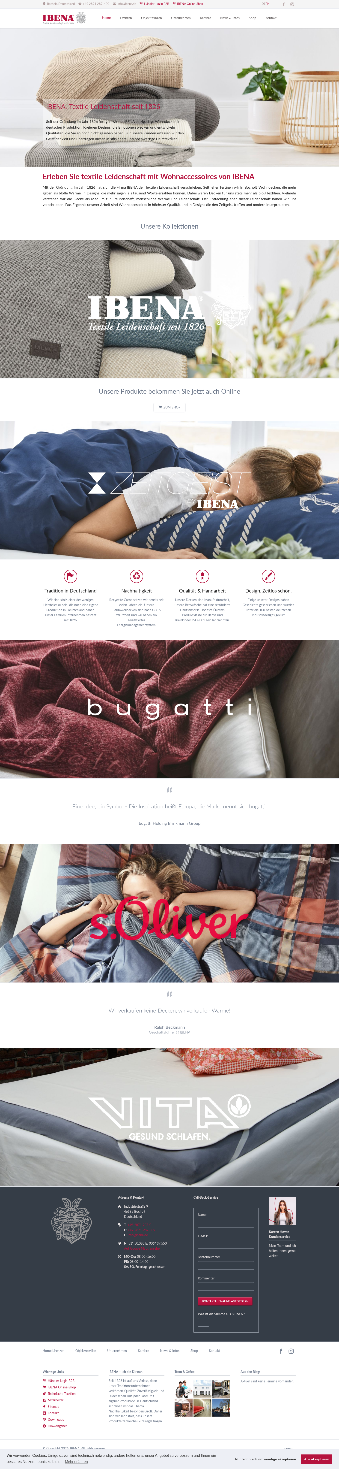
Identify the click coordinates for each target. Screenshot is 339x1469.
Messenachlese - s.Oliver (156, 153)
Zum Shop (171, 407)
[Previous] (5, 97)
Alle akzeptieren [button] (316, 1459)
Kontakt (214, 1351)
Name (205, 1215)
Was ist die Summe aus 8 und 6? (222, 1314)
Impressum (288, 1448)
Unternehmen (117, 1351)
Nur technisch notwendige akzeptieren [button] (265, 1459)
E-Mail (205, 1236)
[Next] (334, 97)
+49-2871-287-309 (141, 1230)
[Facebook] (284, 4)
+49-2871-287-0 (139, 1225)
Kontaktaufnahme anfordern (225, 1301)
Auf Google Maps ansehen (142, 1248)
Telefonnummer (209, 1257)
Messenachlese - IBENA (161, 153)
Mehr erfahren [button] (76, 1462)
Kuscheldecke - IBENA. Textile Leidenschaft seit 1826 (167, 153)
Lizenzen (58, 1351)
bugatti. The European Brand (183, 153)
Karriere (143, 1351)
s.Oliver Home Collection (178, 153)
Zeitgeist (172, 153)
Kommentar (206, 1278)
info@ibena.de (138, 1235)
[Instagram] (292, 4)
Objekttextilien (85, 1351)
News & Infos (169, 1351)
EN (267, 4)
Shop (194, 1351)
